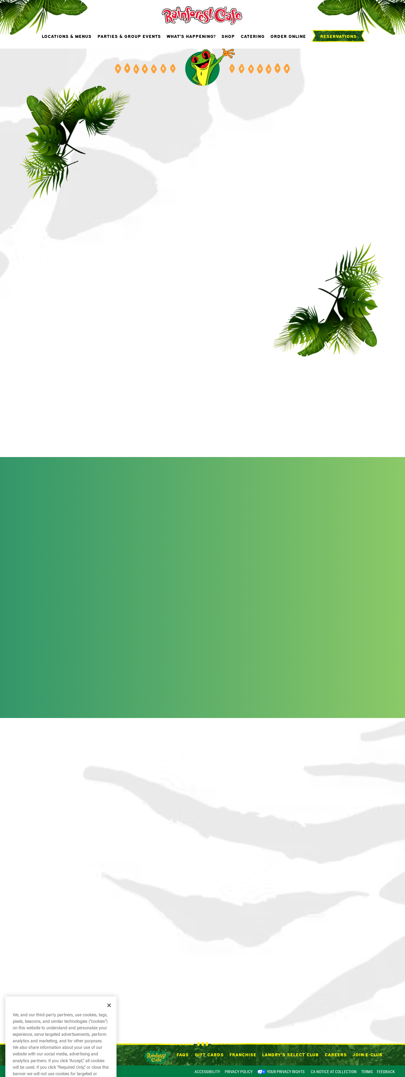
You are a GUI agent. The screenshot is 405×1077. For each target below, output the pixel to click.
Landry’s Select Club (290, 1054)
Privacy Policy (239, 1071)
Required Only (61, 1035)
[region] (61, 987)
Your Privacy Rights (285, 1071)
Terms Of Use (94, 1005)
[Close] (109, 911)
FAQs (183, 1054)
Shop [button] (228, 52)
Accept (60, 1018)
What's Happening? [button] (191, 52)
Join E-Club (367, 1054)
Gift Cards (209, 1054)
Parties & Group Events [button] (129, 52)
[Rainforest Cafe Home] (202, 30)
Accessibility (207, 1071)
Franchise (242, 1054)
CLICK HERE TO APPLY (242, 6)
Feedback (386, 1071)
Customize (61, 1052)
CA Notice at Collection (334, 1071)
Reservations (338, 52)
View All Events (202, 715)
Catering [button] (253, 52)
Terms (367, 1071)
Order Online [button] (288, 52)
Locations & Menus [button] (67, 52)
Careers (336, 1054)
